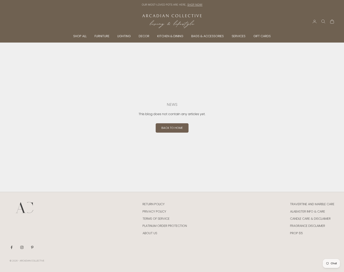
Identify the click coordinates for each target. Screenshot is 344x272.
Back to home (172, 128)
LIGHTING (124, 36)
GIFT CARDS (262, 36)
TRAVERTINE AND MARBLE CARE (312, 204)
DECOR (144, 36)
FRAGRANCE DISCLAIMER (307, 225)
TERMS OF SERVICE (156, 218)
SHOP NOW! (194, 4)
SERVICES (238, 36)
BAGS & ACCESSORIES (207, 36)
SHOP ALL (80, 36)
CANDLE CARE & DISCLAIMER (310, 218)
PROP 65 (296, 233)
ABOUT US (150, 233)
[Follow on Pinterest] (32, 247)
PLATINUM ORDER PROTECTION (165, 225)
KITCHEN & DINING (170, 36)
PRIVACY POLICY (154, 211)
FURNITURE (102, 36)
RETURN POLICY (154, 204)
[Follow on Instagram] (22, 247)
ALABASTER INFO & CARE (307, 211)
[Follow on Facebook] (12, 247)
